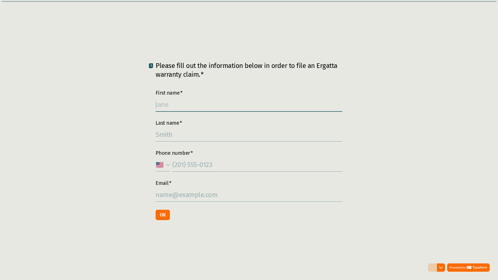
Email (163, 183)
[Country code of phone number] (163, 164)
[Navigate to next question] (441, 267)
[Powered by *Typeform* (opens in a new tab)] (468, 267)
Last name (169, 123)
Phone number (174, 153)
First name (169, 93)
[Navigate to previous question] (432, 267)
